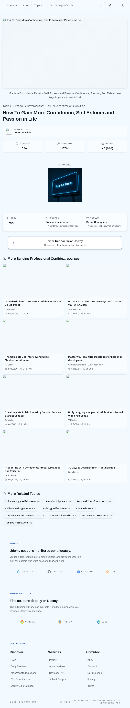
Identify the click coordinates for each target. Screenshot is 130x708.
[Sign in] (122, 5)
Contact (92, 666)
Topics (7, 106)
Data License (95, 673)
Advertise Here (57, 666)
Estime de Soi (85, 508)
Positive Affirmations (18, 522)
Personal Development (29, 106)
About (91, 660)
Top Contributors (20, 679)
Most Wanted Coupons (24, 673)
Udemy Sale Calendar (22, 686)
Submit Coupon (58, 679)
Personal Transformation (94, 501)
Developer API (56, 673)
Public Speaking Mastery (21, 508)
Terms (91, 686)
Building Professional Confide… (67, 106)
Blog (13, 660)
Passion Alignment (58, 501)
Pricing (53, 660)
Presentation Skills (63, 515)
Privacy (91, 679)
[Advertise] (101, 5)
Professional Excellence (96, 515)
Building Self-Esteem (56, 508)
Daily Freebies (18, 666)
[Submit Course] (109, 5)
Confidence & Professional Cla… (24, 515)
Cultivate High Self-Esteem (22, 501)
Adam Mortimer (23, 132)
